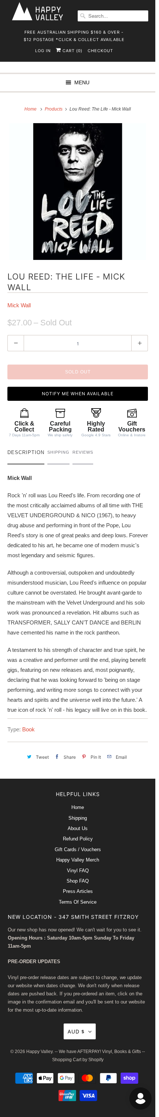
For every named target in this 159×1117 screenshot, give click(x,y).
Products (54, 109)
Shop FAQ (78, 881)
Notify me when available (78, 393)
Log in (43, 50)
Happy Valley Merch (77, 860)
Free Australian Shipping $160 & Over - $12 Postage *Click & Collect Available (74, 35)
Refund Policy (78, 839)
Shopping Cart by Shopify (78, 1059)
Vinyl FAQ (78, 870)
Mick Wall (19, 305)
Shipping (77, 818)
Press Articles (78, 891)
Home (77, 807)
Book (28, 729)
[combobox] (113, 15)
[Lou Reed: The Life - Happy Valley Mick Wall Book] (77, 191)
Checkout (100, 50)
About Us (78, 828)
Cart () (71, 50)
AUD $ (76, 1031)
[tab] (25, 454)
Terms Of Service (78, 902)
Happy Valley (39, 1051)
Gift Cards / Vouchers (78, 849)
